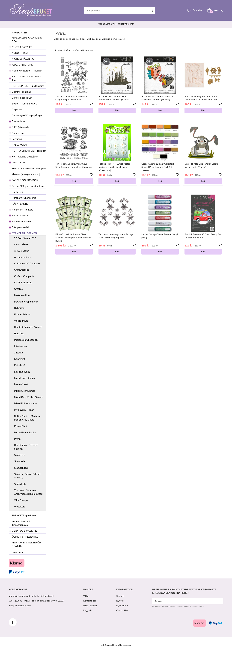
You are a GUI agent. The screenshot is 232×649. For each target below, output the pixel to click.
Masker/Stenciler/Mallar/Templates (29, 168)
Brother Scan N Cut (22, 97)
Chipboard (17, 109)
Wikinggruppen (124, 645)
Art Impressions (22, 257)
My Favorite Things (24, 410)
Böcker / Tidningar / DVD (24, 103)
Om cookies (122, 610)
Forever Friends (22, 314)
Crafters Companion (24, 276)
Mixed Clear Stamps (24, 390)
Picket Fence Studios (25, 432)
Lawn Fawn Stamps (24, 378)
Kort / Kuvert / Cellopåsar (25, 156)
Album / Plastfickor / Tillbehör (27, 70)
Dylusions (19, 308)
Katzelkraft (19, 365)
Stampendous (21, 467)
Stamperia (19, 461)
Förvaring (17, 139)
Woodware (19, 506)
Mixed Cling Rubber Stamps (28, 397)
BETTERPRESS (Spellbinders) (28, 86)
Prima (17, 438)
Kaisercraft (19, 359)
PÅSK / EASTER (21, 203)
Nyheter (120, 600)
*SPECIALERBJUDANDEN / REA (27, 39)
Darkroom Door (22, 295)
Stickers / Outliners (22, 221)
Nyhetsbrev (122, 605)
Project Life (17, 192)
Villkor (86, 596)
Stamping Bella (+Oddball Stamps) (27, 476)
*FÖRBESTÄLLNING (23, 58)
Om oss (120, 596)
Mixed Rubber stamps (25, 403)
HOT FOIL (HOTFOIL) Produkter (29, 150)
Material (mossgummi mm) (26, 174)
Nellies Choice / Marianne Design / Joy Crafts (27, 418)
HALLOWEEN (19, 144)
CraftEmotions (21, 269)
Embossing (18, 133)
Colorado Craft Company (27, 263)
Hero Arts (19, 333)
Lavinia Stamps (22, 371)
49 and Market (21, 244)
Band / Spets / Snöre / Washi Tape (26, 78)
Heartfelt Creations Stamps (28, 327)
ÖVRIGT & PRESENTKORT (27, 536)
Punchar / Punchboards (24, 197)
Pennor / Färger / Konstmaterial (28, 186)
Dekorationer (18, 121)
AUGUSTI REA (20, 53)
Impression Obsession (26, 339)
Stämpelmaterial (20, 227)
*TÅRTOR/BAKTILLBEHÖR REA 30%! (26, 544)
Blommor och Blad (21, 91)
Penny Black (20, 426)
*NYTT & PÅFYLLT (22, 47)
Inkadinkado (20, 346)
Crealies (18, 288)
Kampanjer (17, 552)
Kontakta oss (89, 600)
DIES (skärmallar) (21, 127)
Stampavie (19, 455)
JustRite (18, 352)
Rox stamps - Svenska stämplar (26, 447)
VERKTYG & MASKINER (25, 530)
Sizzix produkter (20, 215)
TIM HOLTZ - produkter (24, 515)
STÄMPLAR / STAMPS (24, 233)
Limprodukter (18, 162)
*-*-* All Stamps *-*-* (25, 238)
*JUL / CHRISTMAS (22, 64)
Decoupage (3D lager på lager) (27, 115)
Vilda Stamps (21, 500)
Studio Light (20, 484)
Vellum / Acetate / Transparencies (21, 523)
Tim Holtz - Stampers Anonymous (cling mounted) (28, 492)
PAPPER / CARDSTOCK (25, 180)
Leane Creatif (21, 384)
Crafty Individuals (23, 282)
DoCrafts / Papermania (26, 301)
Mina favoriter (90, 605)
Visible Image (21, 320)
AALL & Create (22, 250)
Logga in (87, 610)
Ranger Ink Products (22, 209)
